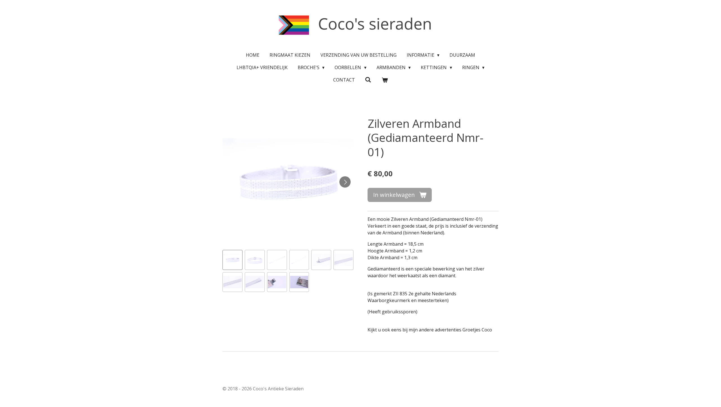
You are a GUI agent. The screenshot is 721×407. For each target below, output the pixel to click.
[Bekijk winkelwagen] (384, 80)
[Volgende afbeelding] (345, 182)
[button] (232, 260)
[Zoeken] (368, 79)
